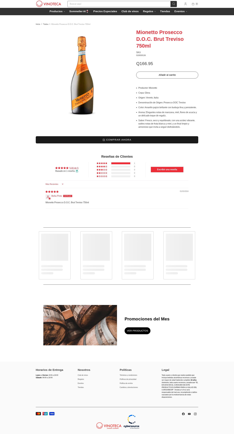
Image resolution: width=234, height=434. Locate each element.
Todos (45, 24)
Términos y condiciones (128, 375)
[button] (102, 163)
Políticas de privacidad (128, 379)
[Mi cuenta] (185, 4)
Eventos (179, 11)
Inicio (38, 24)
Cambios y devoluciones (129, 387)
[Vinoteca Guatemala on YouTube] (189, 414)
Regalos (148, 11)
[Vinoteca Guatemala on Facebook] (183, 414)
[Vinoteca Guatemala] (48, 4)
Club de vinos (130, 11)
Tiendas (165, 11)
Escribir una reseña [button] (167, 169)
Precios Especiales (105, 11)
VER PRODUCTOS (137, 330)
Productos (56, 11)
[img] (52, 192)
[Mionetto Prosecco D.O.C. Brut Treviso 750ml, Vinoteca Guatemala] (82, 75)
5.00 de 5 (73, 168)
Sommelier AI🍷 (79, 11)
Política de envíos (126, 383)
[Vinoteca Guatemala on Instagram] (195, 414)
